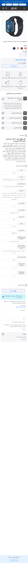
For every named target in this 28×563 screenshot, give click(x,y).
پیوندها (24, 334)
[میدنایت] (14, 48)
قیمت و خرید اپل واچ (9, 11)
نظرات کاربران (21, 285)
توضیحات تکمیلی (20, 166)
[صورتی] (25, 48)
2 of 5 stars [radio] (23, 307)
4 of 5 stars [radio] (18, 307)
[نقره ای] (21, 48)
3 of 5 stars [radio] (20, 307)
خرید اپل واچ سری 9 (21, 337)
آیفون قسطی (24, 11)
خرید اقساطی (14, 66)
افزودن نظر (12, 291)
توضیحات (22, 135)
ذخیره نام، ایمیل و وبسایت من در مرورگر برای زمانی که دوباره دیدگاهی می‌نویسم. (15, 325)
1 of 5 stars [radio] (25, 307)
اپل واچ (23, 339)
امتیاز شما (23, 305)
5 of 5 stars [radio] (16, 307)
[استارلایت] (18, 48)
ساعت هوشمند (17, 11)
